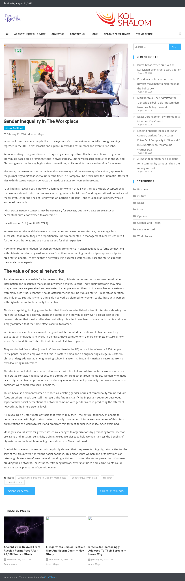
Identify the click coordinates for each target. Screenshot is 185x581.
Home (94, 34)
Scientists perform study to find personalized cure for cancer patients (21, 491)
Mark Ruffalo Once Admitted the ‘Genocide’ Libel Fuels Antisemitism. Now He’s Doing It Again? (158, 102)
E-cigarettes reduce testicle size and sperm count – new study (65, 550)
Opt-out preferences (117, 34)
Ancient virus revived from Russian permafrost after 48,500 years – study (22, 550)
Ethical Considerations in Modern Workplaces (42, 477)
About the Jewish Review (30, 34)
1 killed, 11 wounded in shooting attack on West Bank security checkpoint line (114, 491)
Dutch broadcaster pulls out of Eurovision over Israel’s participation (159, 67)
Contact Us (77, 34)
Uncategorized (146, 229)
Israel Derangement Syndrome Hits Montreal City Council (158, 119)
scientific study (15, 482)
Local (140, 209)
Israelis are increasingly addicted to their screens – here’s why (107, 550)
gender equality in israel (84, 477)
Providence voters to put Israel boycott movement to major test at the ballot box (158, 83)
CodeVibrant (50, 577)
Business (142, 189)
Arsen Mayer (38, 134)
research (107, 477)
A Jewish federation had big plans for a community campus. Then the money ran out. (158, 163)
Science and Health (14, 128)
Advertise (57, 34)
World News (144, 236)
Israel (140, 202)
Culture (141, 196)
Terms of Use (144, 34)
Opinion (142, 216)
